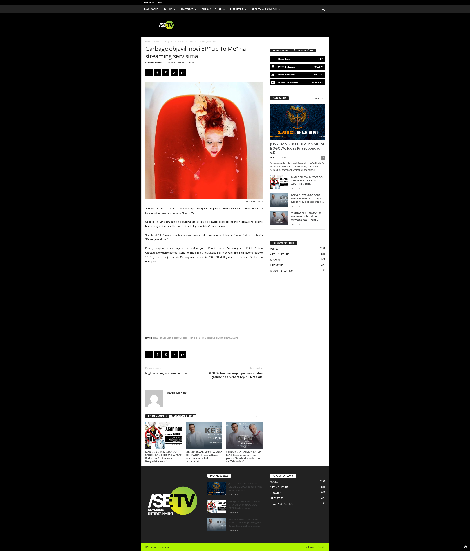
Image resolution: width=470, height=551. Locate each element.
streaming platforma (227, 338)
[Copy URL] (149, 72)
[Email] (182, 72)
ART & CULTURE (211, 9)
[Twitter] (174, 72)
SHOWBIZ (187, 9)
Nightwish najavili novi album (166, 373)
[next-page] (261, 416)
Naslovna (309, 546)
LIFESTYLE (236, 9)
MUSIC (168, 9)
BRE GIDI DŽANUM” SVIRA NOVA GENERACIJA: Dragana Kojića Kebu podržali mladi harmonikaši (204, 456)
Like (320, 59)
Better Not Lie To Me (163, 338)
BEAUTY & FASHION (264, 9)
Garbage (179, 338)
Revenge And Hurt (205, 338)
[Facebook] (157, 72)
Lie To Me (190, 338)
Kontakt (321, 546)
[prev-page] (256, 416)
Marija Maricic (155, 62)
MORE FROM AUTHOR (182, 416)
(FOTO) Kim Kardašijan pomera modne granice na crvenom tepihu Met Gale (236, 375)
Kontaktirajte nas (151, 2)
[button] (323, 9)
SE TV (272, 157)
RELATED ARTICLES (157, 416)
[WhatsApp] (165, 72)
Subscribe (317, 82)
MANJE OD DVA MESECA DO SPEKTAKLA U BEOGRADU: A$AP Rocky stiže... (307, 180)
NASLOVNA (151, 9)
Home (147, 41)
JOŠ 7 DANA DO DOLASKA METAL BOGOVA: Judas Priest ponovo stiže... (297, 148)
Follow (318, 66)
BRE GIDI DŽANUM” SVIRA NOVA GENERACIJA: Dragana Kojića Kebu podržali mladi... (307, 198)
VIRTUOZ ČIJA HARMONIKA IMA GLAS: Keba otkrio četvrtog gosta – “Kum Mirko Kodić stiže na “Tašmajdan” (243, 456)
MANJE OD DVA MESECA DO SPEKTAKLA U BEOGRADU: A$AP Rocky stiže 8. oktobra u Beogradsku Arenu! (163, 456)
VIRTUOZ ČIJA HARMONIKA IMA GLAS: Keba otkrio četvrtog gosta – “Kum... (306, 216)
